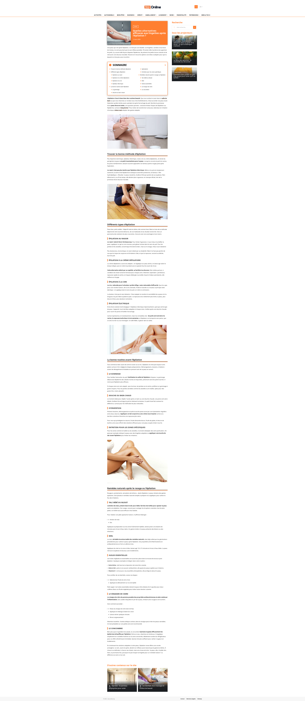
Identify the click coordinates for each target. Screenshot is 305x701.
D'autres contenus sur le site (121, 665)
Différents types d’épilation (118, 72)
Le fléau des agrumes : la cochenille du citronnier (182, 61)
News (135, 26)
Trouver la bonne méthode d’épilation (121, 69)
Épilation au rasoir (117, 75)
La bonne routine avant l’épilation (120, 86)
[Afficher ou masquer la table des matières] (146, 65)
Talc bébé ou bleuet (147, 78)
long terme (124, 108)
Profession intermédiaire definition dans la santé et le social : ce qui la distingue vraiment (183, 43)
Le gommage (116, 89)
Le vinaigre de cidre (147, 86)
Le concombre (145, 89)
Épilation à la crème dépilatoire (121, 78)
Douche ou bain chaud (119, 92)
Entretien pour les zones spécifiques (151, 72)
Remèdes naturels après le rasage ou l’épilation (152, 75)
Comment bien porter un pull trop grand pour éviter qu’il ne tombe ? (184, 76)
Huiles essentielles (147, 83)
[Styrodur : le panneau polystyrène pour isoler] (122, 680)
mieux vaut (118, 110)
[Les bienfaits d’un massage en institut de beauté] (153, 680)
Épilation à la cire (117, 81)
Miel (143, 81)
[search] (196, 6)
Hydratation (145, 69)
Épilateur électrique (118, 83)
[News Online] (152, 7)
